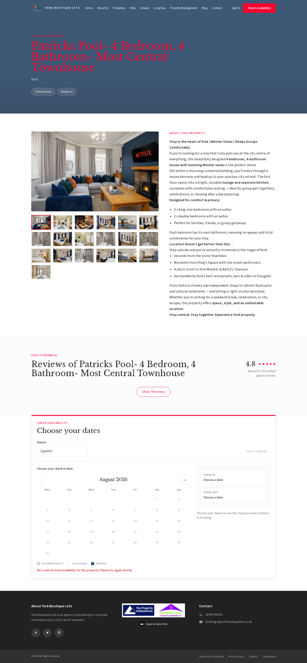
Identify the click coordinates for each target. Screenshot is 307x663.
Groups (144, 8)
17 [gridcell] (47, 531)
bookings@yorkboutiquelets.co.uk (228, 622)
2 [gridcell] (179, 499)
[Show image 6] (149, 222)
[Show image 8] (63, 239)
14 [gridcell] (135, 521)
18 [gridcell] (69, 531)
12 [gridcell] (91, 521)
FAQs (133, 8)
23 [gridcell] (178, 531)
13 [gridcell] (113, 521)
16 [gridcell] (178, 521)
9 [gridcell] (179, 510)
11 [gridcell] (69, 521)
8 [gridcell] (157, 510)
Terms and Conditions (211, 657)
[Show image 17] (127, 255)
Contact (217, 8)
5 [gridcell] (91, 510)
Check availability (259, 8)
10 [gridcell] (47, 521)
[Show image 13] (41, 255)
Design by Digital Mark (156, 624)
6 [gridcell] (113, 510)
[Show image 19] (41, 272)
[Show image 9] (84, 239)
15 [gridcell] (157, 521)
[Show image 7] (41, 239)
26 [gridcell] (91, 542)
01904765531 (214, 614)
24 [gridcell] (47, 542)
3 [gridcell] (47, 510)
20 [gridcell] (113, 531)
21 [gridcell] (135, 531)
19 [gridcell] (91, 531)
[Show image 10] (106, 239)
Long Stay (160, 8)
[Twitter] (47, 632)
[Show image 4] (106, 222)
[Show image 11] (127, 239)
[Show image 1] (41, 222)
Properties (119, 8)
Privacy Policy (236, 657)
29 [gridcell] (157, 542)
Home (89, 8)
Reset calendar (257, 451)
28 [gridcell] (135, 542)
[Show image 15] (84, 255)
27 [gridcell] (113, 542)
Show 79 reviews (153, 392)
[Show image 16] (106, 255)
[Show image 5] (127, 222)
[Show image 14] (63, 255)
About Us (102, 8)
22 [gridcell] (157, 531)
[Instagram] (59, 632)
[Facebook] (35, 632)
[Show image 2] (63, 222)
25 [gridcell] (69, 542)
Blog (204, 8)
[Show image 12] (149, 239)
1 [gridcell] (157, 499)
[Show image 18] (149, 255)
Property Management (183, 8)
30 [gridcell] (178, 542)
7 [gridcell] (135, 510)
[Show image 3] (84, 222)
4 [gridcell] (69, 510)
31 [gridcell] (47, 553)
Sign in (235, 8)
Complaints (269, 657)
